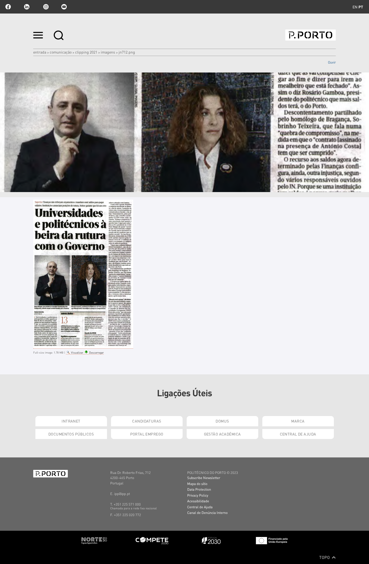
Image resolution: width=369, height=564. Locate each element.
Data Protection (199, 489)
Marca (297, 420)
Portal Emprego (146, 433)
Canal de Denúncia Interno (207, 512)
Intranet (71, 420)
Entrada (39, 52)
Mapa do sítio (197, 483)
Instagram (45, 6)
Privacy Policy (197, 495)
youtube (64, 6)
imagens (108, 52)
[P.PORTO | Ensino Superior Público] (310, 35)
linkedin (26, 6)
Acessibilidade (198, 501)
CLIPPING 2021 (86, 52)
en (355, 6)
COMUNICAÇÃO (61, 52)
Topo (325, 557)
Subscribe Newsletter (203, 477)
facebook (8, 6)
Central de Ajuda (298, 433)
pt (360, 6)
